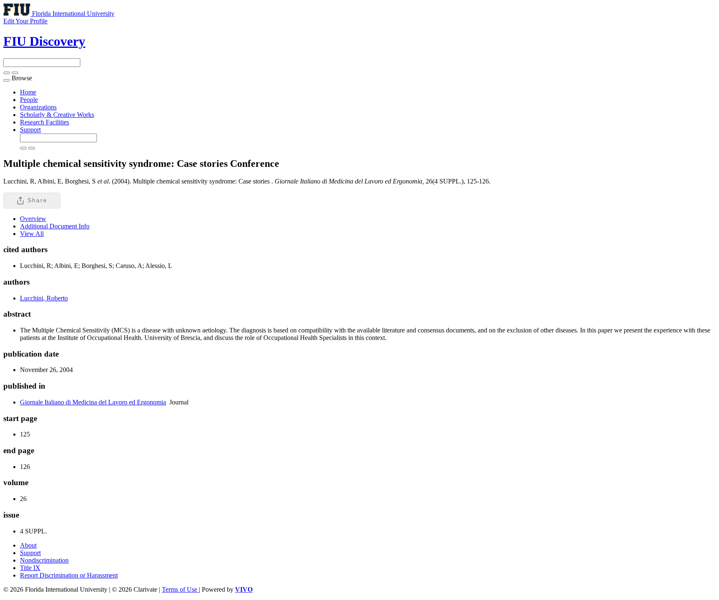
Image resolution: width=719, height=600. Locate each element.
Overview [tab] (33, 218)
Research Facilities (44, 122)
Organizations (38, 107)
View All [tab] (32, 233)
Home (28, 92)
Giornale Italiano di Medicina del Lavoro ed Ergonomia (93, 402)
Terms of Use (180, 589)
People (29, 99)
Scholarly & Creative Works (57, 114)
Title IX (30, 567)
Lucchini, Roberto (44, 298)
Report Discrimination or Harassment (69, 575)
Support (30, 129)
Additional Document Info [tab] (54, 226)
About (28, 545)
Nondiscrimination (44, 560)
